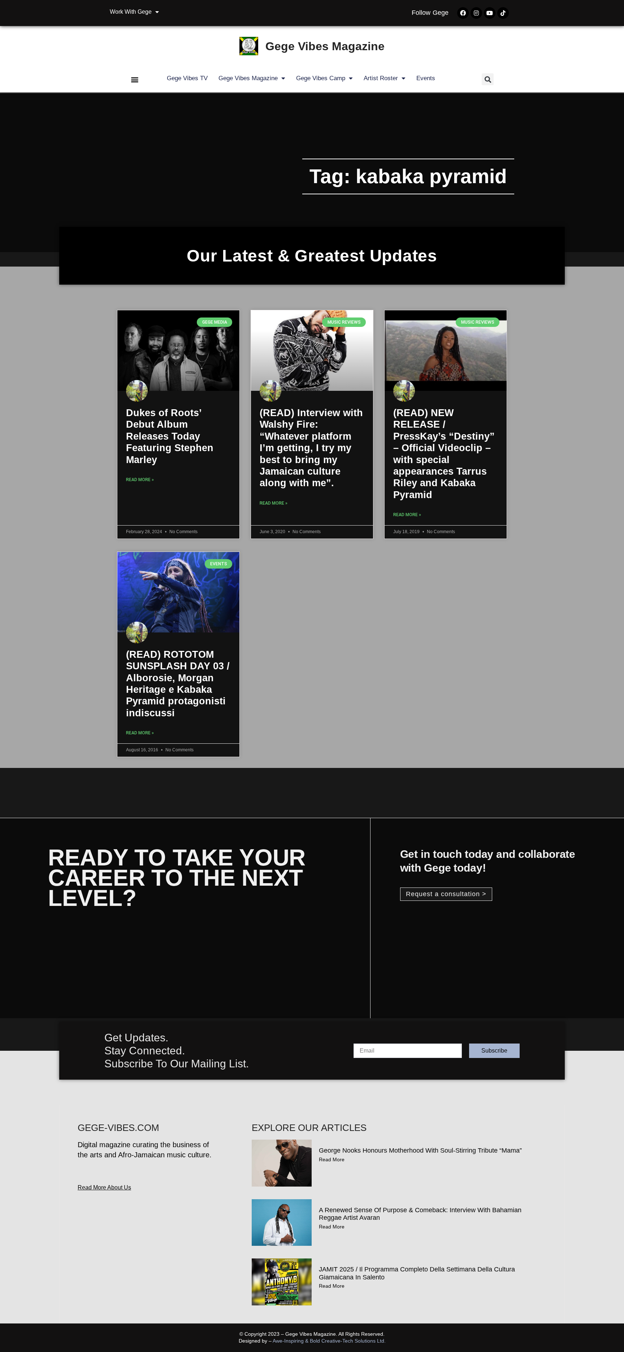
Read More (331, 1159)
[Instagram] (476, 13)
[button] (135, 79)
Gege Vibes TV (187, 78)
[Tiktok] (503, 13)
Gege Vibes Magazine (325, 46)
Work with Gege (131, 12)
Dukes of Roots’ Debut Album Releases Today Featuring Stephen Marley (169, 436)
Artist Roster (381, 78)
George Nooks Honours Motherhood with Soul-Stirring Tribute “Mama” (420, 1150)
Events (425, 78)
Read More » (140, 479)
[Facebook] (463, 13)
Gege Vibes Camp (320, 78)
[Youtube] (489, 13)
